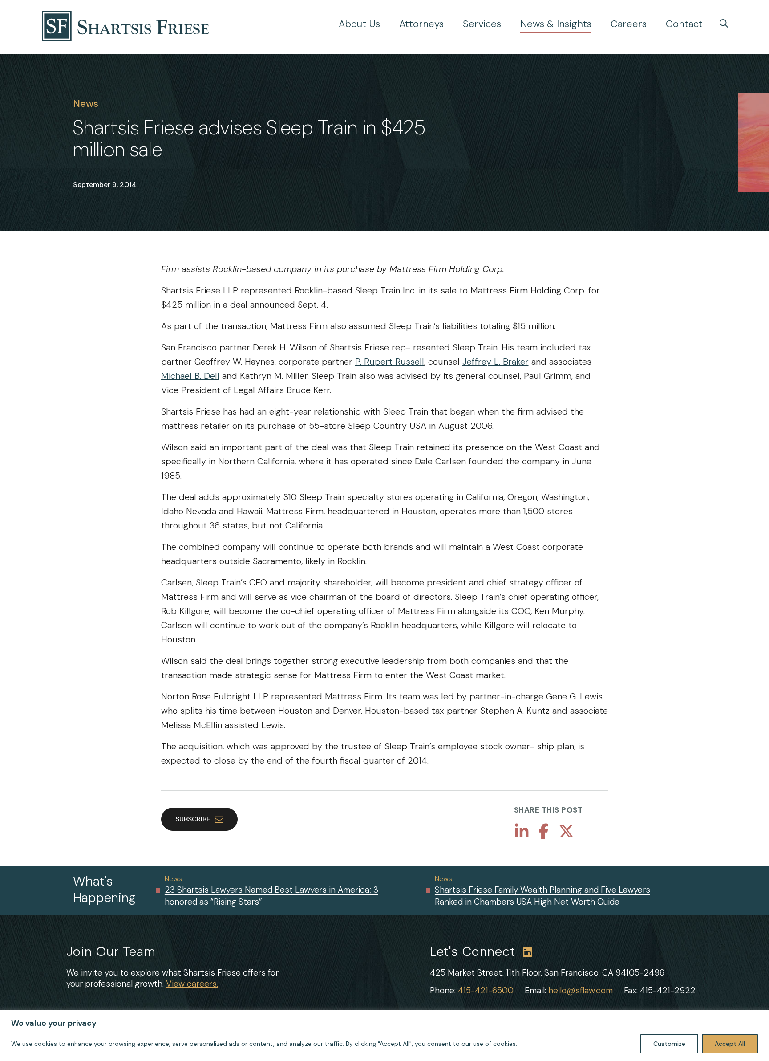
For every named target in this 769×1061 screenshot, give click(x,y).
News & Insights (555, 23)
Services (482, 23)
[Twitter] (566, 832)
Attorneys (421, 23)
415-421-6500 (486, 990)
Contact (684, 23)
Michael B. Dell (190, 376)
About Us (359, 23)
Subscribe (192, 819)
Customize (669, 1044)
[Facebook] (544, 832)
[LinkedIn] (522, 832)
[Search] (724, 23)
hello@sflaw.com (580, 990)
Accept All (730, 1044)
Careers (629, 23)
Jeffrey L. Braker (495, 361)
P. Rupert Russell (389, 361)
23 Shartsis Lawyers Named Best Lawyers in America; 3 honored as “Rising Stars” (271, 895)
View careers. (192, 983)
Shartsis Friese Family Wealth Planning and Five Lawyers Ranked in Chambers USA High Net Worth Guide (542, 895)
